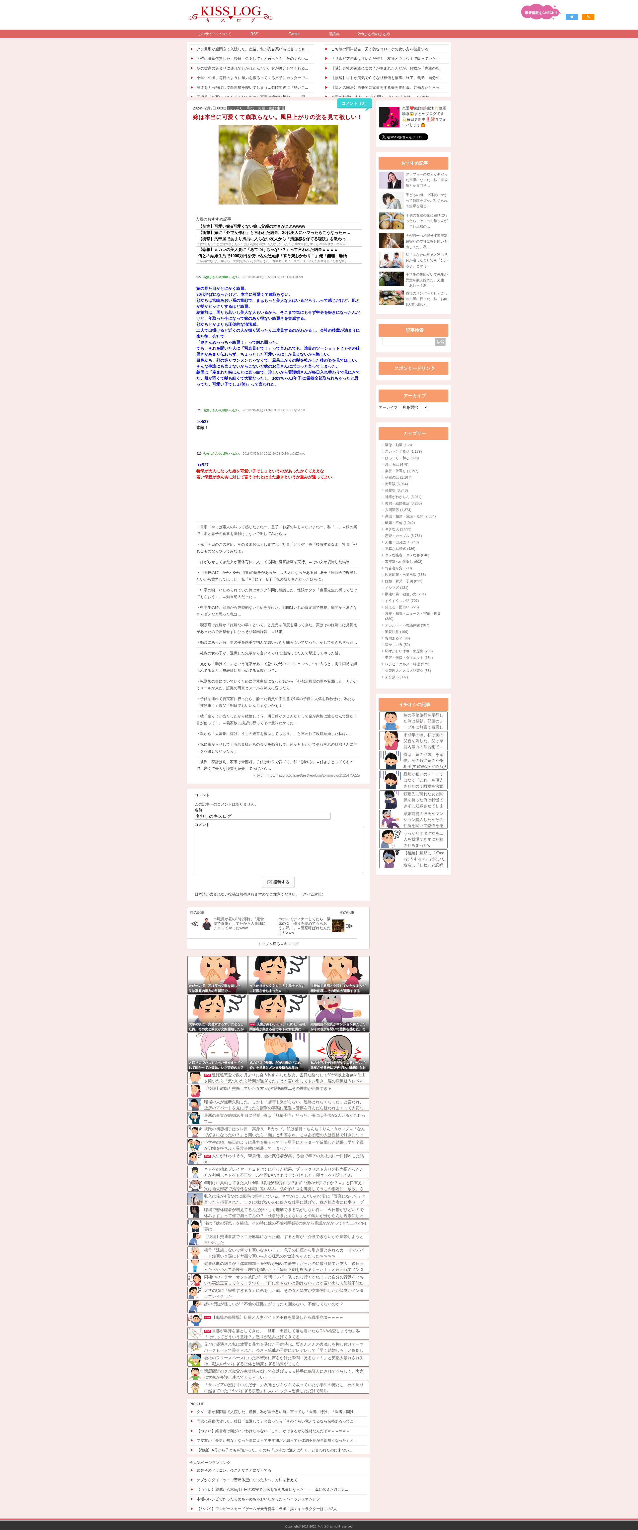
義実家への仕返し (403, 562)
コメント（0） (355, 103)
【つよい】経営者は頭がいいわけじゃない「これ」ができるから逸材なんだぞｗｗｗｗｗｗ (273, 1431)
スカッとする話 (403, 451)
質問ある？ (397, 638)
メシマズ (396, 588)
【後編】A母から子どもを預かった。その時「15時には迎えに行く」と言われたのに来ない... (274, 1450)
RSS (254, 34)
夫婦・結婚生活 (403, 503)
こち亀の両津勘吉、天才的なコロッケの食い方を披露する (379, 49)
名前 (198, 810)
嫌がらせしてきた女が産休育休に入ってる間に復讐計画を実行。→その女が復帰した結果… (276, 562)
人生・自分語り (402, 542)
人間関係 (398, 510)
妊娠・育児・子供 (403, 581)
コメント (202, 824)
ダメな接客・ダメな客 (407, 555)
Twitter (294, 34)
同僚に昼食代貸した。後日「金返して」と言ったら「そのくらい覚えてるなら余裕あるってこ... (277, 1421)
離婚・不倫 (400, 523)
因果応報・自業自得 (405, 575)
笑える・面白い (402, 607)
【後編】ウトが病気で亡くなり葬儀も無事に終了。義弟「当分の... (387, 78)
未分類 (396, 677)
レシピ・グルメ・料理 (407, 664)
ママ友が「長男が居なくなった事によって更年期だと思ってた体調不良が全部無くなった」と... (277, 1440)
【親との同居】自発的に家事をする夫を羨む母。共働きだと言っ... (387, 87)
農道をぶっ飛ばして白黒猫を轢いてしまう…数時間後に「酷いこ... (252, 87)
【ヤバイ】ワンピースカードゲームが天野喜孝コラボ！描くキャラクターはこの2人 (267, 1509)
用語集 (334, 34)
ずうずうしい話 (402, 601)
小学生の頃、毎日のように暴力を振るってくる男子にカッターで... (252, 78)
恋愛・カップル (403, 536)
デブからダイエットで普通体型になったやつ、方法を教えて (247, 1480)
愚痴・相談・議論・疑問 (410, 516)
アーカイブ (388, 407)
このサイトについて (214, 34)
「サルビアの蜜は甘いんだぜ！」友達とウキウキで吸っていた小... (387, 58)
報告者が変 (398, 568)
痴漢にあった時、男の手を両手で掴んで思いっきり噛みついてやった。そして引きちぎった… (278, 642)
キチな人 (398, 529)
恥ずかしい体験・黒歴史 (409, 651)
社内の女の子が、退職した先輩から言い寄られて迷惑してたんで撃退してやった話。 (271, 653)
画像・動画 (398, 445)
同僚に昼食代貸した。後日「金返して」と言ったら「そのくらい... (252, 58)
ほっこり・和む (402, 458)
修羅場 (396, 490)
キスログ (291, 944)
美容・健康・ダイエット (409, 658)
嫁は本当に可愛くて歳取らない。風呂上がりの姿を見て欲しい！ (278, 117)
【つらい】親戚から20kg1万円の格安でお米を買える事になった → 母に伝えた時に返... (272, 1489)
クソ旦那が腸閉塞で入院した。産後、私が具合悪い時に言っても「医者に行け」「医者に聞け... (277, 1412)
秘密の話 (398, 477)
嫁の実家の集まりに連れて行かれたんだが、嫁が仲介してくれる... (252, 68)
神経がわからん (403, 497)
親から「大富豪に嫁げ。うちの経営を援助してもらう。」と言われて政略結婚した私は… (275, 733)
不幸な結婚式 (400, 549)
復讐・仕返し (401, 471)
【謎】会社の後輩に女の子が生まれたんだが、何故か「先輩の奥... (387, 68)
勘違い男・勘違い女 (405, 594)
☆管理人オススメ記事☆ (408, 671)
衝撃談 (396, 484)
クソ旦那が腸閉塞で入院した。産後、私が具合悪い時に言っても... (252, 49)
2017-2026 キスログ (315, 1526)
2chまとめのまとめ (374, 34)
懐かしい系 (397, 645)
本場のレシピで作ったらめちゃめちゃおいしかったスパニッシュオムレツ (258, 1499)
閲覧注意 (396, 632)
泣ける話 (396, 464)
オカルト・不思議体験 (407, 625)
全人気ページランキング (210, 1462)
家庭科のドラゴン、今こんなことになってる (234, 1470)
